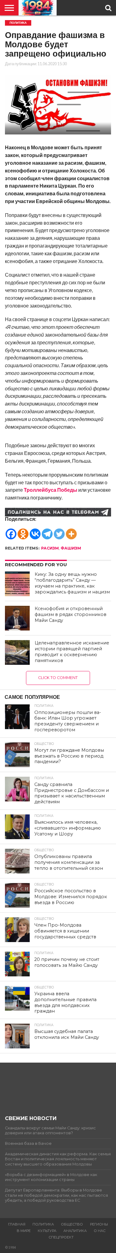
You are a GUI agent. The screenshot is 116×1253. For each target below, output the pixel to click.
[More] (71, 530)
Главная (16, 1224)
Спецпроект (61, 1237)
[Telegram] (47, 530)
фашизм (71, 548)
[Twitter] (59, 530)
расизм (50, 548)
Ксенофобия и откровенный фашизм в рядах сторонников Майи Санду (70, 614)
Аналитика (75, 1231)
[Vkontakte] (35, 530)
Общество (72, 1224)
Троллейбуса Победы (50, 490)
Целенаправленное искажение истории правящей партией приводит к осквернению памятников (72, 651)
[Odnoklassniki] (23, 530)
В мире (24, 1231)
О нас (99, 1231)
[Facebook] (11, 530)
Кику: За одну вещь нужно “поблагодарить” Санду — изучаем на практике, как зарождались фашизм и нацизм (72, 582)
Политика (43, 1224)
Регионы (99, 1224)
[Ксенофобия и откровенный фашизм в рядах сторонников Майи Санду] (17, 618)
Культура (47, 1231)
